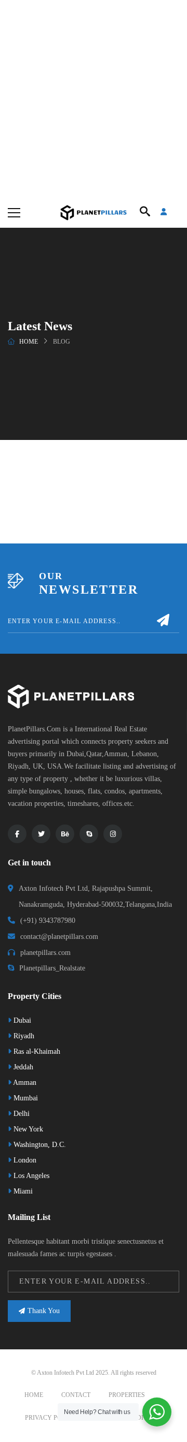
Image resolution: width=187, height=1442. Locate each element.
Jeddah (22, 1067)
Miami (22, 1191)
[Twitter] (41, 834)
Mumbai (24, 1098)
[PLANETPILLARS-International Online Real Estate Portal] (93, 212)
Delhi (20, 1113)
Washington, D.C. (38, 1145)
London (23, 1160)
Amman (23, 1082)
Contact (75, 1395)
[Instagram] (112, 834)
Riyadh (22, 1036)
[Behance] (65, 834)
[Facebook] (17, 834)
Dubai (21, 1020)
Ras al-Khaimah (35, 1051)
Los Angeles (30, 1176)
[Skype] (88, 834)
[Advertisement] (93, 98)
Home (28, 341)
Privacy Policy (50, 1417)
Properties (127, 1395)
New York (27, 1129)
